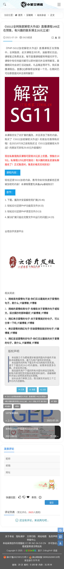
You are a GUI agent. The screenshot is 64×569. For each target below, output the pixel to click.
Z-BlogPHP (48, 550)
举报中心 (31, 539)
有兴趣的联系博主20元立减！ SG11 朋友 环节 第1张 (25, 401)
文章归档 (31, 536)
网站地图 (42, 536)
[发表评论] (60, 536)
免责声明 (53, 536)
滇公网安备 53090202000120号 (46, 557)
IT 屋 (54, 401)
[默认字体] (56, 37)
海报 (33, 389)
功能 (7, 406)
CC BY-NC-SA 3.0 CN (35, 543)
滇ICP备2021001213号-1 (17, 557)
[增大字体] (59, 37)
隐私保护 (20, 536)
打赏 (22, 389)
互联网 (29, 15)
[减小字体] (53, 37)
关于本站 (9, 536)
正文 (52, 15)
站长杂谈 (41, 15)
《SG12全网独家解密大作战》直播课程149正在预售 (25, 396)
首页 (20, 15)
